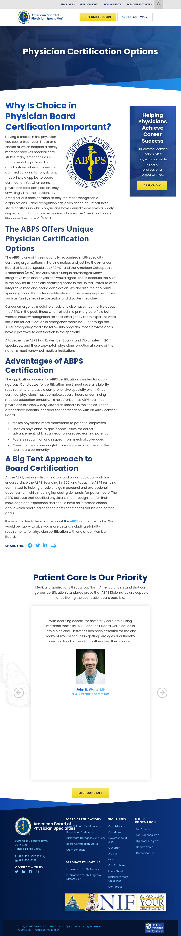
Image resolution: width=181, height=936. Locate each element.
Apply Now (152, 185)
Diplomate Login (97, 17)
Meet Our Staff (90, 793)
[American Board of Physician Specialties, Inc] (41, 17)
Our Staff (114, 848)
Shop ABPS (68, 4)
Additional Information (47, 929)
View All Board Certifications (83, 826)
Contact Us (115, 887)
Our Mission (115, 832)
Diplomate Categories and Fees (86, 838)
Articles (112, 853)
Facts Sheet (115, 871)
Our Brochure (116, 865)
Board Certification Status (82, 844)
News (111, 859)
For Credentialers (139, 4)
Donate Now (143, 847)
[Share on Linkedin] (45, 545)
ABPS (74, 521)
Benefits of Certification (81, 832)
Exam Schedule (75, 849)
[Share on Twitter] (37, 545)
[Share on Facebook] (30, 545)
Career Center (145, 853)
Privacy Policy (24, 929)
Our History (115, 826)
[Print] (53, 545)
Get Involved (89, 4)
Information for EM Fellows (82, 869)
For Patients (112, 4)
